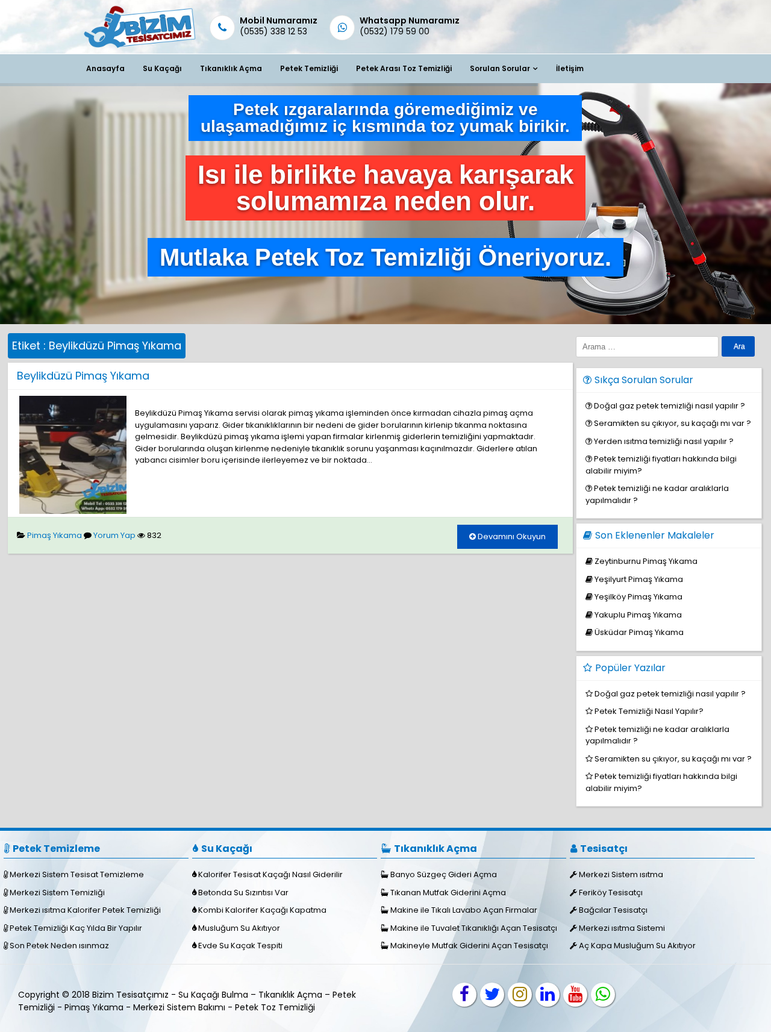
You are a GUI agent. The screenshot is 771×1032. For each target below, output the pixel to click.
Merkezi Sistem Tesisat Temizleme (77, 874)
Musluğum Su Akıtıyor (239, 928)
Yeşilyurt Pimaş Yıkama (639, 579)
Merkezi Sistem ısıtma (621, 874)
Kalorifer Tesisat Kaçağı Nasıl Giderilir (270, 874)
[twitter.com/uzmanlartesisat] (492, 995)
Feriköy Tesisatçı (611, 892)
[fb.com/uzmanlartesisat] (464, 995)
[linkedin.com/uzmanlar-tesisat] (547, 995)
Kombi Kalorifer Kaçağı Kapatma (262, 910)
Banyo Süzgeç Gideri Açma (443, 874)
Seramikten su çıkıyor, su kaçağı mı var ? (672, 423)
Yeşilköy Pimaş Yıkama (638, 596)
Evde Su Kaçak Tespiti (240, 945)
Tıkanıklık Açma (231, 68)
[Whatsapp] (603, 995)
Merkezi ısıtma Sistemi (622, 928)
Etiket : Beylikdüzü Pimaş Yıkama (96, 345)
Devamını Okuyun (511, 536)
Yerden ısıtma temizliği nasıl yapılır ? (664, 441)
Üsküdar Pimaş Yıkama (639, 632)
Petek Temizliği (309, 68)
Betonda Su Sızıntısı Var (243, 892)
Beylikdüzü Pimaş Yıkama (83, 375)
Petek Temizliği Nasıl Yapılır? (649, 711)
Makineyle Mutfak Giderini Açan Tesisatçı (469, 945)
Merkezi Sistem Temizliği (57, 892)
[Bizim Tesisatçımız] (139, 47)
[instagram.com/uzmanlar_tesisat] (520, 995)
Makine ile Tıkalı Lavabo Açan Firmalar (463, 910)
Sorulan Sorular (500, 68)
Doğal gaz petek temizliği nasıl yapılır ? (669, 405)
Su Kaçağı (162, 68)
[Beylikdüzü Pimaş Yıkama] (72, 511)
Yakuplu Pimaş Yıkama (638, 615)
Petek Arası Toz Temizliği (404, 68)
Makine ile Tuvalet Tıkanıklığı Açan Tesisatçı (473, 928)
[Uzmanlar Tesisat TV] (575, 995)
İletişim (570, 68)
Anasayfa (105, 68)
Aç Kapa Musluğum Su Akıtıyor (637, 945)
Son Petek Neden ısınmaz (59, 945)
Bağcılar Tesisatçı (613, 910)
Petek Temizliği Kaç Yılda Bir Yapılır (76, 928)
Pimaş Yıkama (54, 535)
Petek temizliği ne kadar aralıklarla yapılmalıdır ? (657, 735)
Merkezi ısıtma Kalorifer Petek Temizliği (85, 910)
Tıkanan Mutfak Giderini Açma (448, 892)
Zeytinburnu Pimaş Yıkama (646, 561)
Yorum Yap (114, 535)
